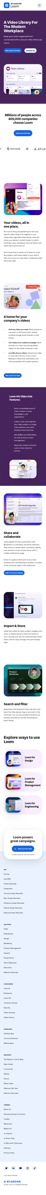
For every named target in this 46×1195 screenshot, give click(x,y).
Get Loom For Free (12, 50)
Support (7, 953)
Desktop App (9, 1033)
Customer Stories (10, 1003)
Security (7, 1008)
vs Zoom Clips (9, 1138)
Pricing (6, 874)
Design (6, 938)
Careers (7, 1119)
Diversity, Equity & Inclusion (14, 1114)
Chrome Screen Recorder (13, 893)
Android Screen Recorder (13, 913)
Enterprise (8, 993)
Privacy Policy (9, 1153)
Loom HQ (7, 998)
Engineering (8, 934)
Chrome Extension (11, 1038)
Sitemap (7, 1148)
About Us (7, 1109)
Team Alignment (10, 963)
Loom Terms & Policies (11, 1175)
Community (8, 1069)
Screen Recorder (10, 884)
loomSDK (7, 879)
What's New (8, 1083)
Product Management (12, 948)
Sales (6, 929)
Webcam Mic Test (11, 1088)
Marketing (8, 943)
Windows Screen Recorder (14, 903)
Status (6, 1078)
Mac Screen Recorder (12, 898)
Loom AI (7, 988)
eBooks (6, 1074)
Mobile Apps (9, 1043)
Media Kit (8, 1128)
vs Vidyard (8, 1133)
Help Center (8, 1064)
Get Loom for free (23, 133)
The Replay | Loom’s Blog (13, 1059)
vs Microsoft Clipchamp (13, 1143)
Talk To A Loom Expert (14, 573)
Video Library (9, 1017)
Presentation (9, 958)
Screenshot (8, 888)
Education (8, 967)
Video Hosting (9, 1012)
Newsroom (8, 1124)
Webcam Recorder (11, 972)
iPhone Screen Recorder (13, 908)
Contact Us (30, 50)
